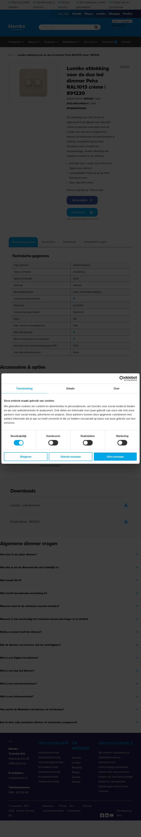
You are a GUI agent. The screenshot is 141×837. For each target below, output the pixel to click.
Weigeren (25, 456)
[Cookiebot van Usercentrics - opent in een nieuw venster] (122, 378)
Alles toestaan (115, 456)
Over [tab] (117, 388)
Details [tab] (70, 388)
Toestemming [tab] (24, 388)
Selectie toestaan (70, 456)
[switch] (53, 443)
